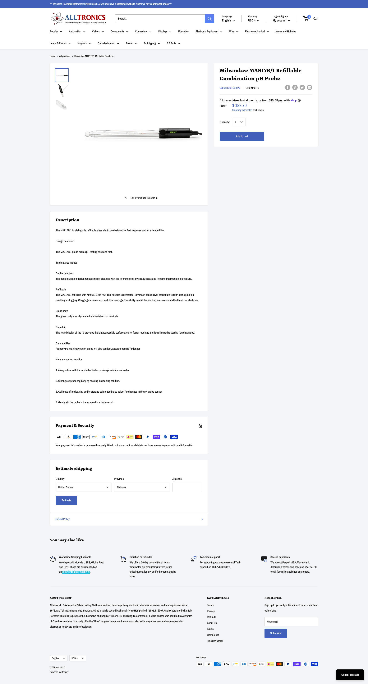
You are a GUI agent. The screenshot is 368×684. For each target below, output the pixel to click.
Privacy (211, 611)
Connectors (141, 31)
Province (119, 479)
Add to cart (242, 136)
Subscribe (275, 633)
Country (60, 479)
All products (65, 56)
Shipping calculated (242, 110)
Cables (96, 31)
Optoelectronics (106, 43)
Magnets (82, 43)
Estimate (66, 500)
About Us (212, 623)
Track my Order (215, 641)
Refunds (211, 617)
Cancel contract (350, 675)
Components (117, 31)
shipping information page (76, 572)
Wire (231, 31)
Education (183, 31)
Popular (54, 31)
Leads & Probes (58, 43)
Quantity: (225, 122)
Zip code (177, 479)
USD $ (74, 658)
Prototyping (150, 43)
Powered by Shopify (59, 672)
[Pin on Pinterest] (295, 87)
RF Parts (171, 43)
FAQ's (210, 629)
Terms (210, 605)
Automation (75, 31)
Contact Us (213, 635)
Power (129, 43)
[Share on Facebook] (287, 87)
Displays (162, 31)
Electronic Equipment (207, 31)
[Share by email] (309, 87)
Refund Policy (62, 519)
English (55, 658)
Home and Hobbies (286, 31)
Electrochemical (230, 87)
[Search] (209, 18)
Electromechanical (255, 31)
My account (280, 20)
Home (52, 56)
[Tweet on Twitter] (302, 87)
